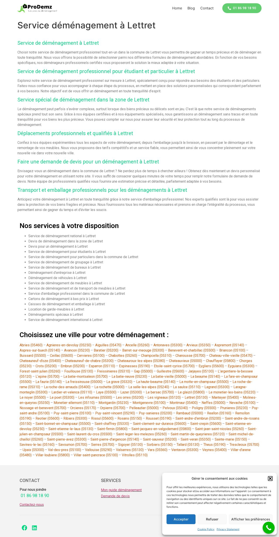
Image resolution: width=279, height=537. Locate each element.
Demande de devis (115, 496)
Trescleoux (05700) (244, 445)
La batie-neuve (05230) (129, 376)
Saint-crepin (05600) (205, 424)
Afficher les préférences (250, 519)
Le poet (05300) (62, 397)
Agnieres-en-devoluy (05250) (68, 345)
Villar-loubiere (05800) (53, 455)
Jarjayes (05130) (201, 371)
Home (177, 8)
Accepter (181, 519)
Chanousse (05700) (190, 355)
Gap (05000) (143, 371)
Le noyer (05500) (33, 397)
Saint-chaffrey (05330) (112, 424)
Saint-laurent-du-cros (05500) (89, 434)
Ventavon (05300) (184, 450)
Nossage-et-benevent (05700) (43, 408)
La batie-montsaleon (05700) (85, 376)
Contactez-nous (32, 505)
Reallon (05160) (219, 413)
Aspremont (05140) (229, 345)
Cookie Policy (205, 529)
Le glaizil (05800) (191, 392)
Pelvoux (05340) (175, 408)
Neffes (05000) (213, 403)
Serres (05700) (102, 445)
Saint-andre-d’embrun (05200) (198, 418)
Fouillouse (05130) (78, 371)
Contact (207, 8)
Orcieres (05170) (83, 408)
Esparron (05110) (102, 366)
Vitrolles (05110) (135, 455)
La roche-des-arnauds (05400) (67, 387)
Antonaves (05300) (167, 345)
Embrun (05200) (73, 366)
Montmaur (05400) (184, 403)
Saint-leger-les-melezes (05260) (141, 434)
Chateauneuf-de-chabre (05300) (89, 361)
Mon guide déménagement (121, 490)
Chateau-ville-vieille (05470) (230, 355)
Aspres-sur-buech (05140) (40, 350)
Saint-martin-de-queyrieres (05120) (198, 434)
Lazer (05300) (131, 392)
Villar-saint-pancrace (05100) (96, 455)
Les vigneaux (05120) (164, 397)
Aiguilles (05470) (108, 345)
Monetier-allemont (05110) (74, 403)
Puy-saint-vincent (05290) (115, 413)
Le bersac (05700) (160, 392)
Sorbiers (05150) (160, 445)
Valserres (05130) (130, 450)
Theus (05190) (214, 445)
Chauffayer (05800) (220, 361)
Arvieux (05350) (198, 345)
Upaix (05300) (33, 450)
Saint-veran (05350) (196, 439)
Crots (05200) (46, 366)
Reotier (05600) (48, 418)
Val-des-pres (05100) (64, 450)
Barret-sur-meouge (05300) (143, 350)
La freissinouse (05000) (84, 382)
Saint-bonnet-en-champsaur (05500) (63, 424)
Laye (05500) (106, 392)
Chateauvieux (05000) (185, 361)
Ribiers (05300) (75, 418)
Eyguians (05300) (241, 366)
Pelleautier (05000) (144, 408)
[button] (270, 478)
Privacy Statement (228, 529)
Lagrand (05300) (217, 387)
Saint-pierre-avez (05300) (67, 439)
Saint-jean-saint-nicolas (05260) (219, 429)
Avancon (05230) (77, 350)
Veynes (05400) (214, 450)
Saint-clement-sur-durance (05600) (159, 424)
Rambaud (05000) (189, 413)
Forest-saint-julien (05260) (40, 371)
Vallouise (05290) (98, 450)
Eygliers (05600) (211, 366)
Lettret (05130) (196, 397)
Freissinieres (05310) (113, 371)
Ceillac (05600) (61, 355)
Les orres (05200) (130, 397)
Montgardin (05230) (114, 403)
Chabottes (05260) (123, 355)
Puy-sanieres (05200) (155, 413)
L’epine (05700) (48, 376)
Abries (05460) (31, 345)
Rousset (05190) (159, 418)
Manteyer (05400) (225, 397)
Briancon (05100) (232, 350)
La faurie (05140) (49, 382)
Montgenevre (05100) (149, 403)
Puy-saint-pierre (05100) (72, 413)
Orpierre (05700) (112, 408)
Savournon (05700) (72, 445)
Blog (191, 8)
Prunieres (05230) (234, 408)
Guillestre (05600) (170, 371)
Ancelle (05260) (137, 345)
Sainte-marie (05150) (231, 439)
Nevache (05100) (242, 403)
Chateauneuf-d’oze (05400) (40, 361)
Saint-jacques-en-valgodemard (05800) (161, 429)
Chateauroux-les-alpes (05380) (141, 361)
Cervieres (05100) (91, 355)
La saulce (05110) (187, 387)
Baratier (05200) (106, 350)
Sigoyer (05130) (130, 445)
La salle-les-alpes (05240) (148, 387)
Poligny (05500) (204, 408)
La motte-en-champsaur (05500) (204, 382)
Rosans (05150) (129, 418)
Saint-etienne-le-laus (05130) (70, 429)
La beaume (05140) (205, 376)
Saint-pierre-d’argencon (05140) (114, 439)
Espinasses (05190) (134, 366)
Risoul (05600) (102, 418)
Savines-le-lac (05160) (37, 445)
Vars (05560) (157, 450)
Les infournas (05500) (95, 397)
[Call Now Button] (269, 528)
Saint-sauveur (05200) (160, 439)
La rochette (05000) (109, 387)
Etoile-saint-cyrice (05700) (174, 366)
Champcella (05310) (156, 355)
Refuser (212, 519)
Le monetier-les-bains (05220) (232, 392)
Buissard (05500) (33, 355)
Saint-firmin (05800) (112, 429)
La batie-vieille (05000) (169, 376)
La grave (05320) (119, 382)
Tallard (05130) (188, 445)
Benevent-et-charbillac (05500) (191, 350)
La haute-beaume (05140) (155, 382)
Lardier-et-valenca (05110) (71, 392)
